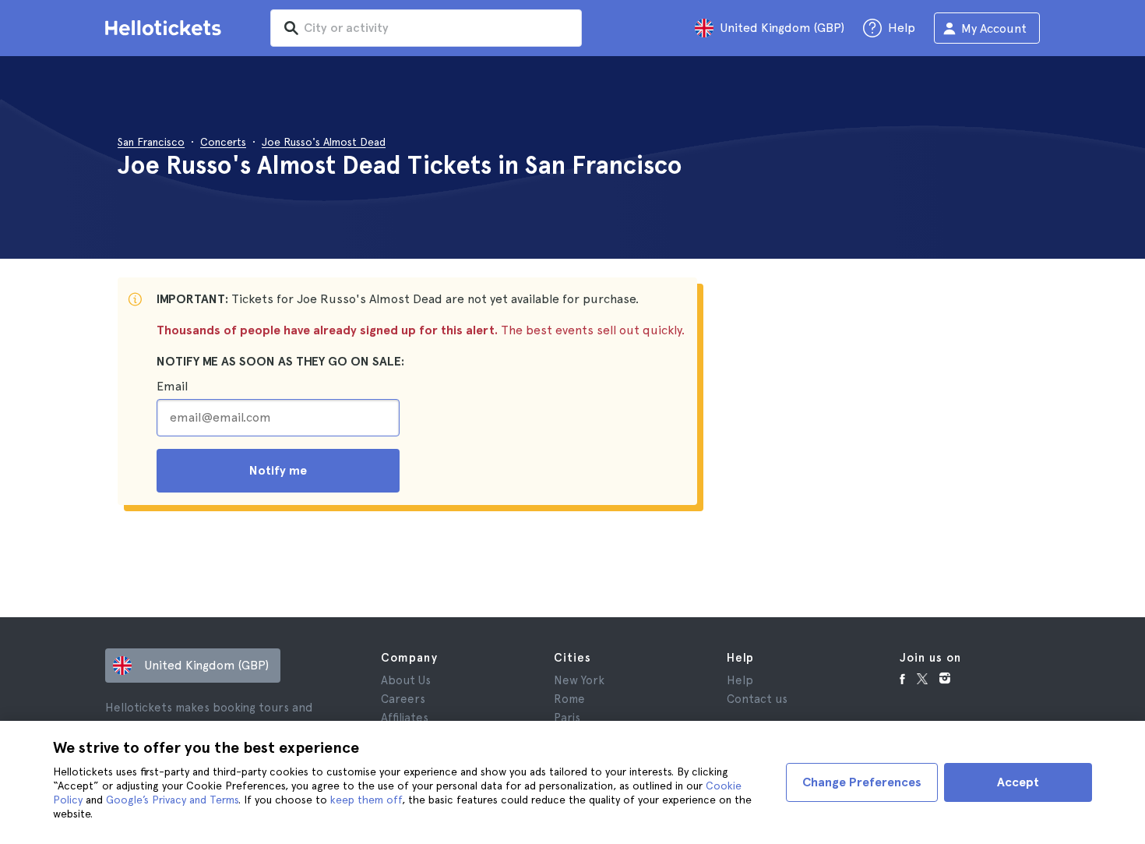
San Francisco (151, 142)
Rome (569, 699)
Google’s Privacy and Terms (172, 799)
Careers (403, 699)
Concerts (223, 142)
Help (740, 680)
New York (579, 680)
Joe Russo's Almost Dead (324, 142)
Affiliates (404, 718)
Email (172, 386)
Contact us (757, 699)
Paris (567, 718)
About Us (406, 680)
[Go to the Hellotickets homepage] (166, 28)
